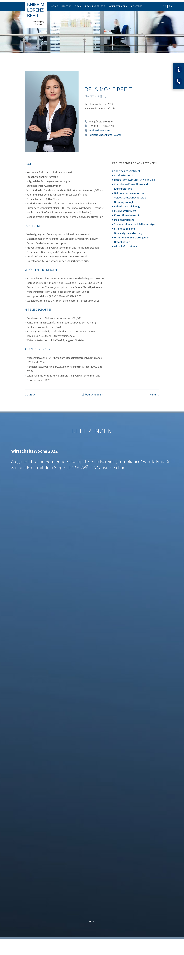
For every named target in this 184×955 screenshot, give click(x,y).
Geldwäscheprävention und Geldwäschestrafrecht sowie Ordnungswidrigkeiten (130, 197)
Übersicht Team (94, 395)
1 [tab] (90, 920)
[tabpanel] (92, 687)
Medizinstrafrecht (124, 220)
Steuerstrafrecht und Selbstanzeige (134, 224)
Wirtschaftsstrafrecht (126, 246)
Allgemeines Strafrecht (127, 171)
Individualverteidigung (127, 206)
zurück (31, 395)
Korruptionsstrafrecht (126, 215)
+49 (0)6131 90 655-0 (101, 122)
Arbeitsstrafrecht (123, 175)
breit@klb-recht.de (99, 130)
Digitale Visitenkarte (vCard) (105, 135)
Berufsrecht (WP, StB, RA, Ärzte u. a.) (134, 180)
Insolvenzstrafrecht (125, 211)
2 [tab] (93, 920)
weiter (153, 395)
